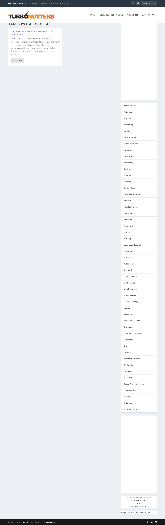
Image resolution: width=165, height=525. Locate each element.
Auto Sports (129, 118)
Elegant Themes (26, 522)
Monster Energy (131, 301)
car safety (128, 162)
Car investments (131, 143)
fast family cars (131, 207)
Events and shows (132, 194)
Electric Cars (129, 188)
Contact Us (148, 15)
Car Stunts (128, 169)
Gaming (127, 238)
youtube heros (130, 409)
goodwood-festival (132, 245)
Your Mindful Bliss (139, 500)
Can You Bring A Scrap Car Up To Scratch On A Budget (47, 3)
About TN (132, 15)
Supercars (128, 340)
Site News (128, 327)
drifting (127, 175)
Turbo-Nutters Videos (110, 15)
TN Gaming (129, 365)
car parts (128, 150)
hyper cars (128, 264)
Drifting (127, 181)
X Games (128, 403)
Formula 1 (128, 226)
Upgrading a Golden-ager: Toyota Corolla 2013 (31, 33)
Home (92, 15)
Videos (127, 396)
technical (128, 352)
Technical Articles (132, 358)
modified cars (130, 295)
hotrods (127, 257)
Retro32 (139, 503)
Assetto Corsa (130, 105)
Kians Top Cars (130, 276)
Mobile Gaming (130, 289)
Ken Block (128, 270)
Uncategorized (130, 390)
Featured (128, 219)
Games (127, 232)
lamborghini (129, 283)
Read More (17, 61)
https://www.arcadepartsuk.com (135, 512)
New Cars (128, 308)
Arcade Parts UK (139, 506)
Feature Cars (129, 213)
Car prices (128, 156)
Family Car (128, 200)
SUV (125, 346)
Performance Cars (132, 320)
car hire (127, 131)
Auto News (32, 38)
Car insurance (130, 137)
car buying (128, 125)
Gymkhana (129, 251)
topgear (127, 371)
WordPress (50, 522)
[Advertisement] (139, 61)
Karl (14, 38)
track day (128, 377)
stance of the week (132, 333)
